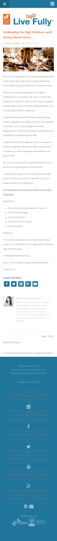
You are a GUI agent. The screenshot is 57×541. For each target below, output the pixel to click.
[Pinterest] (25, 506)
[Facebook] (28, 427)
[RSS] (28, 407)
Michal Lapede (13, 43)
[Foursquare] (28, 486)
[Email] (31, 506)
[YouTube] (28, 467)
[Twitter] (28, 447)
